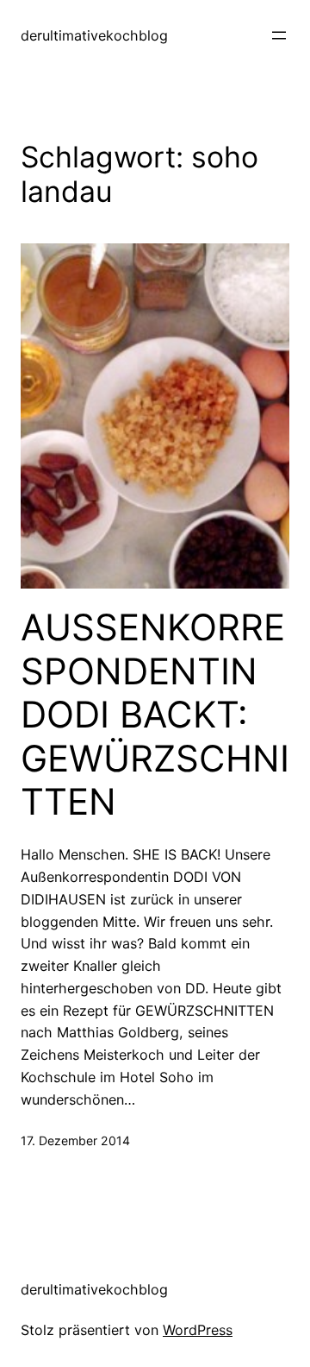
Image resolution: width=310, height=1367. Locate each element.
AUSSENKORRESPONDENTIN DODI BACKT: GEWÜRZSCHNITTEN (155, 714)
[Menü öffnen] (279, 35)
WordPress (197, 1330)
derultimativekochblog (94, 35)
